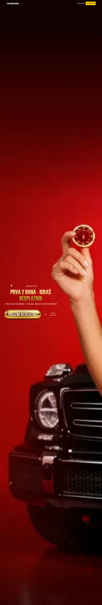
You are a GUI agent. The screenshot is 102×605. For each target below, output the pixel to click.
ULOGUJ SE (90, 3)
